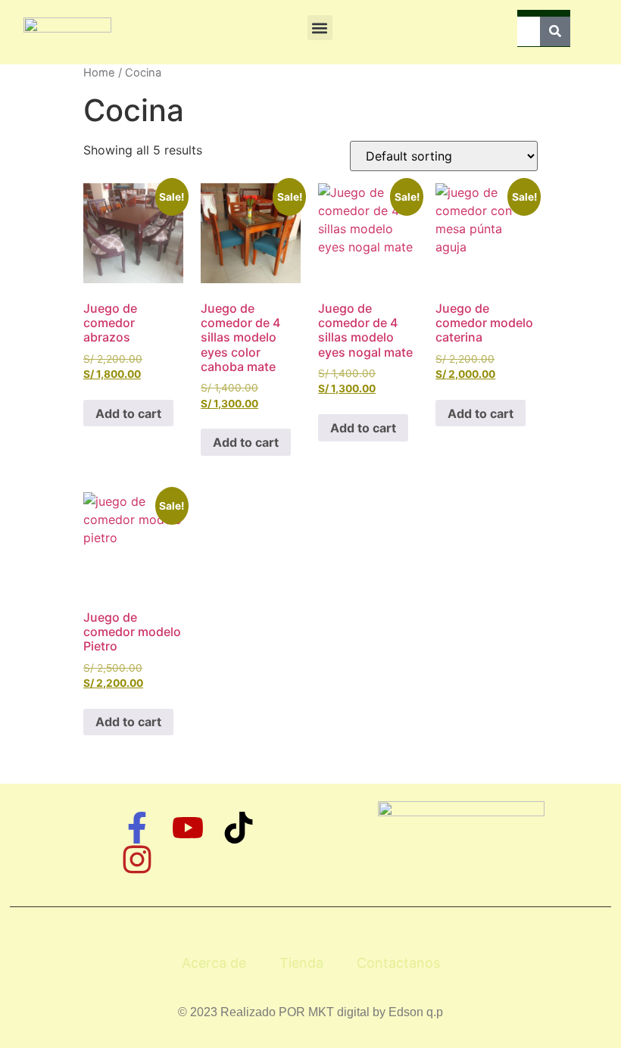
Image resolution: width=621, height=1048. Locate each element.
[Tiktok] (238, 828)
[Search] (555, 31)
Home (99, 73)
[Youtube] (188, 828)
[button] (319, 27)
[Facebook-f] (137, 828)
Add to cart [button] (128, 413)
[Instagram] (137, 859)
